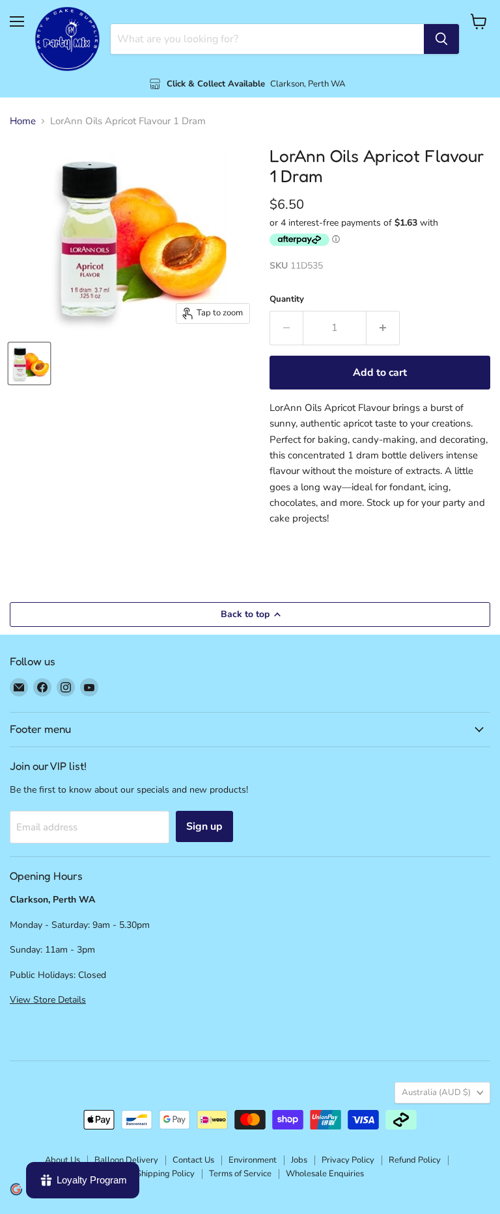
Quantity (287, 299)
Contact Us (193, 1160)
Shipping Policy (165, 1174)
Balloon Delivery (126, 1160)
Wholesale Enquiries (325, 1174)
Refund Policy (415, 1160)
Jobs (299, 1160)
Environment (253, 1160)
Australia (436, 1092)
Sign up (204, 826)
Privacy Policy (348, 1160)
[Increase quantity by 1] (383, 328)
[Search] (441, 39)
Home (23, 121)
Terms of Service (240, 1174)
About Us (62, 1160)
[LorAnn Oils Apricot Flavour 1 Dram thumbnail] (29, 363)
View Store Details (48, 1000)
